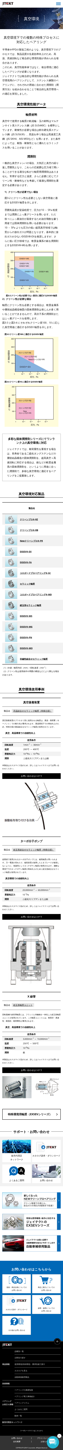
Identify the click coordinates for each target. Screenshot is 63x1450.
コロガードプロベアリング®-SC (35, 573)
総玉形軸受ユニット (23, 1005)
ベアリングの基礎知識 (24, 1390)
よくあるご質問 (21, 1409)
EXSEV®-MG (26, 626)
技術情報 (6, 1383)
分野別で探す (20, 1357)
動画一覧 (18, 1415)
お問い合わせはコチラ (31, 775)
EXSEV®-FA (26, 562)
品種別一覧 (19, 1351)
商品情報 (6, 1364)
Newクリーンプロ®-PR (31, 540)
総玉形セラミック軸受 (30, 605)
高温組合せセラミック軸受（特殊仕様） (32, 710)
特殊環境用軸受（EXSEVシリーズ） (30, 1114)
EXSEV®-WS (26, 616)
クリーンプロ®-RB (29, 530)
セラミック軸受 (27, 583)
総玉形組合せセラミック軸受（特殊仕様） (33, 849)
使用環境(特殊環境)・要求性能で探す (30, 1364)
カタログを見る (21, 1370)
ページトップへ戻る (57, 1341)
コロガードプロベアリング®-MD (36, 594)
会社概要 (16, 1441)
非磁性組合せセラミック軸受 (34, 658)
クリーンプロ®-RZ (29, 519)
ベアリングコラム (22, 1403)
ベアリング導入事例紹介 (25, 1396)
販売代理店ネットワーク (12, 1422)
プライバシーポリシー (46, 1438)
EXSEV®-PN (26, 637)
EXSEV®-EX (25, 551)
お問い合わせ (16, 1438)
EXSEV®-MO (26, 648)
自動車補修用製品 (22, 1377)
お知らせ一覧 (46, 1441)
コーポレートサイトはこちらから (31, 1430)
